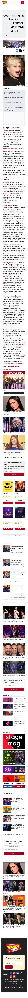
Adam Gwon (13, 301)
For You (9, 369)
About (12, 979)
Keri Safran (14, 190)
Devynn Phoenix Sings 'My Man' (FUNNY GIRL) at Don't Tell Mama (19, 700)
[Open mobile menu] (26, 2)
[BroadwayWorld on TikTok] (21, 972)
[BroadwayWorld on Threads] (10, 976)
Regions (15, 981)
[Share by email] (23, 50)
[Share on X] (20, 50)
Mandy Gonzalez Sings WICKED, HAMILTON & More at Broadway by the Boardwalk (19, 715)
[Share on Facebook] (17, 50)
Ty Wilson (7, 199)
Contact (17, 979)
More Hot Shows (8, 786)
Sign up (14, 853)
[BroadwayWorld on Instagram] (14, 972)
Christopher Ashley (9, 342)
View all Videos (7, 729)
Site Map (20, 981)
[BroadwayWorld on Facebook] (10, 972)
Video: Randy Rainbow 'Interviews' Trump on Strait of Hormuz (13, 93)
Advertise (6, 979)
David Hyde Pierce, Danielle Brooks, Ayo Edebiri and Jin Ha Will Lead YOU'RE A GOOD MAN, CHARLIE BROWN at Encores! (14, 909)
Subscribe (14, 689)
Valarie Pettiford (8, 183)
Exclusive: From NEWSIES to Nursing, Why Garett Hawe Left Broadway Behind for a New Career (13, 926)
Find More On (13, 536)
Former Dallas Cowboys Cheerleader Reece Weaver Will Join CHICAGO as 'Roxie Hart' (14, 876)
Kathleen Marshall (18, 344)
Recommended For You (9, 793)
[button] (22, 2)
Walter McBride (15, 366)
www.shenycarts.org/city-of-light (13, 148)
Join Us (22, 979)
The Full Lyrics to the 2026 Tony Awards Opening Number (17, 574)
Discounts (19, 786)
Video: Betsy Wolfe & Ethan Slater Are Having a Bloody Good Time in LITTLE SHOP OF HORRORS (13, 109)
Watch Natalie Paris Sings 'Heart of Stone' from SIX (19, 706)
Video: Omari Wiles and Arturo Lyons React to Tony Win (16, 548)
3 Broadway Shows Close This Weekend (12, 892)
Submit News (8, 981)
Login (19, 2)
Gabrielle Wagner (8, 129)
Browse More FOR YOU (13, 457)
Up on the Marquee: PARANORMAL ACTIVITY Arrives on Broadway (12, 103)
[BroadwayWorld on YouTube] (14, 976)
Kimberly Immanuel (17, 186)
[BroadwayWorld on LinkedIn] (17, 972)
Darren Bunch (11, 195)
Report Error (14, 983)
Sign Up (9, 967)
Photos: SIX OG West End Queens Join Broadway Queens (13, 98)
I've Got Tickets (8, 503)
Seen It (8, 500)
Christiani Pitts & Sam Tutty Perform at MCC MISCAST (19, 723)
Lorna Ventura (7, 328)
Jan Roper (6, 131)
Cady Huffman (16, 132)
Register (14, 2)
